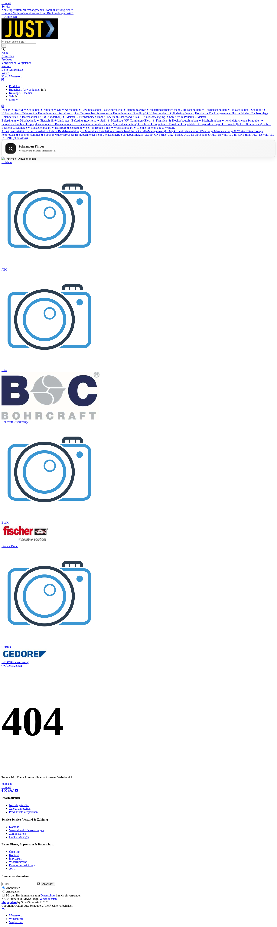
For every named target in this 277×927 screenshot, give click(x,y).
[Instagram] (9, 790)
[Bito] (50, 366)
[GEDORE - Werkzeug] (26, 658)
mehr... (178, 109)
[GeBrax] (50, 643)
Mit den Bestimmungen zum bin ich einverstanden (43, 895)
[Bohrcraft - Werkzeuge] (50, 418)
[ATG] (50, 266)
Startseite (7, 783)
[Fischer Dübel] (26, 542)
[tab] (15, 915)
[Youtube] (16, 790)
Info (43, 89)
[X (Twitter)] (6, 790)
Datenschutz (48, 895)
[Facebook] (3, 790)
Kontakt (6, 3)
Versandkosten (48, 898)
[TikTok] (13, 790)
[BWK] (50, 519)
